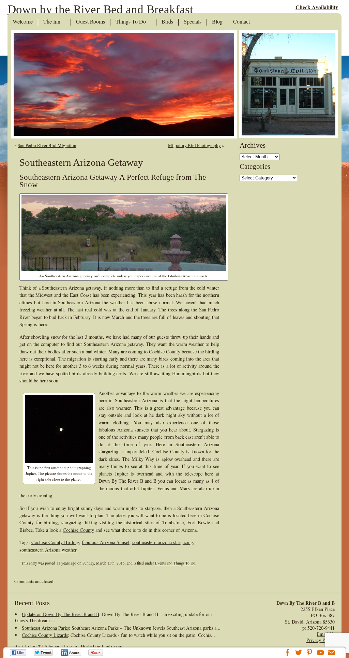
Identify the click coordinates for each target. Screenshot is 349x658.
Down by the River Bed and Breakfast (100, 9)
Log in (70, 646)
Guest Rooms (90, 22)
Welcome (23, 22)
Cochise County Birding (55, 542)
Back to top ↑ (27, 646)
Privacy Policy (320, 640)
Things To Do (131, 22)
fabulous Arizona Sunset (106, 542)
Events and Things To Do (175, 563)
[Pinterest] (96, 652)
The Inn (51, 22)
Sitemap (52, 646)
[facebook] (287, 653)
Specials (192, 22)
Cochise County (78, 530)
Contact (241, 22)
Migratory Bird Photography (194, 145)
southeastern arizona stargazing (162, 542)
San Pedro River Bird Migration (47, 145)
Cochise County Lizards (45, 635)
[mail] (331, 653)
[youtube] (320, 653)
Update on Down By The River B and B (60, 614)
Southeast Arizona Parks (45, 628)
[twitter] (298, 653)
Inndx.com (112, 646)
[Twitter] (43, 652)
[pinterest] (309, 653)
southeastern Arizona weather (48, 549)
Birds (167, 22)
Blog (217, 22)
